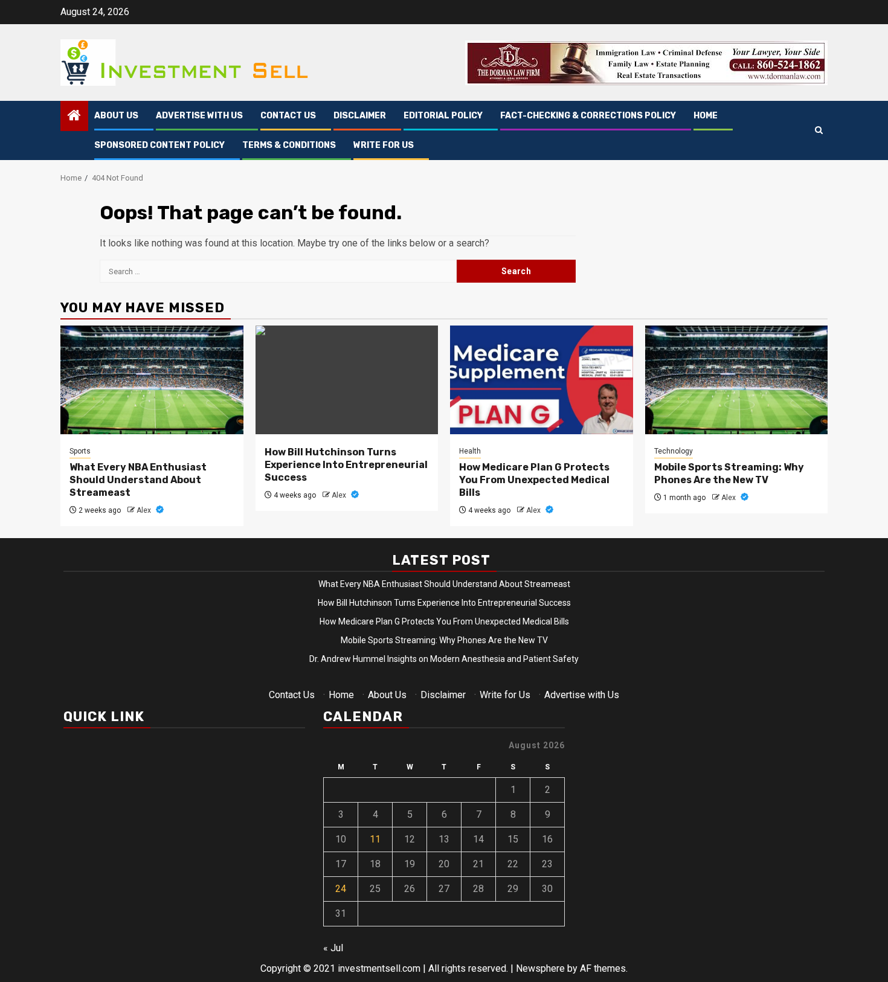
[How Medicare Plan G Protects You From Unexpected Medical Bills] (541, 380)
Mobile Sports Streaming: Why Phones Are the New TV (729, 473)
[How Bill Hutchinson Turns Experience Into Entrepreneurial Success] (347, 380)
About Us (116, 116)
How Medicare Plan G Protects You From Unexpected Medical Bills (534, 479)
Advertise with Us (199, 116)
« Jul (333, 948)
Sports (80, 451)
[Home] (74, 116)
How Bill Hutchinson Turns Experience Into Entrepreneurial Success (346, 464)
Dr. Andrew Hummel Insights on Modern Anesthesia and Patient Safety (444, 659)
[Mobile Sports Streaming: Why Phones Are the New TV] (736, 380)
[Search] (818, 131)
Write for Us (383, 145)
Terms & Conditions (289, 145)
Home (705, 116)
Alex (145, 510)
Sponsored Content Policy (159, 145)
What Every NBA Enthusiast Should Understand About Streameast (138, 479)
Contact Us (288, 116)
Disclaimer (359, 116)
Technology (673, 451)
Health (470, 451)
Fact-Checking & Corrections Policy (588, 116)
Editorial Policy (443, 116)
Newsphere (540, 968)
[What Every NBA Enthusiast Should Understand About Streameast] (151, 380)
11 (375, 839)
